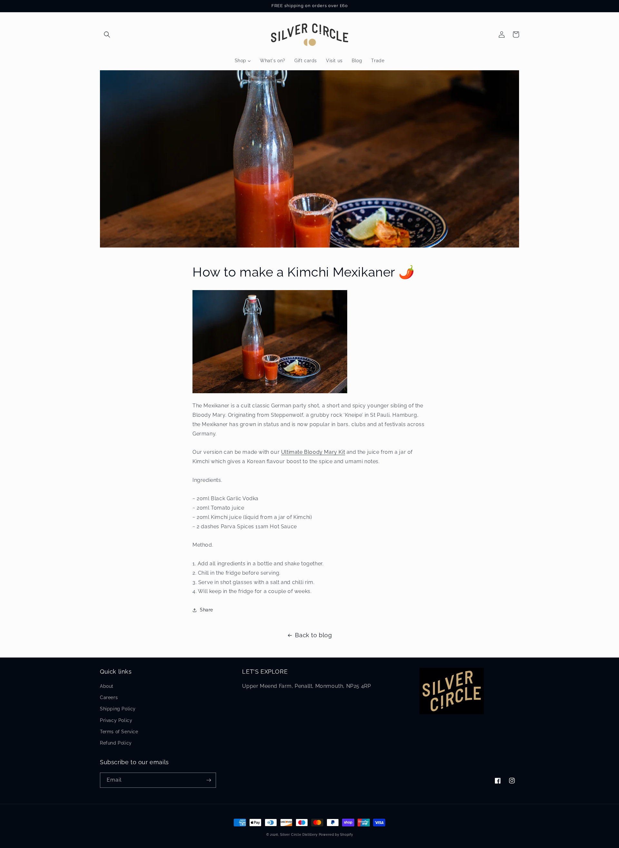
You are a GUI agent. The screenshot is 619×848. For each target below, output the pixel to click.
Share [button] (206, 609)
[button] (107, 34)
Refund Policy (116, 743)
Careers (109, 697)
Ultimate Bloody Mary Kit (313, 452)
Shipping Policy (118, 708)
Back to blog (313, 635)
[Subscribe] (208, 780)
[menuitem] (242, 60)
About (106, 686)
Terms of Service (119, 731)
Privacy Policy (116, 720)
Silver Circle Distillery (299, 834)
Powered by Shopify (336, 834)
